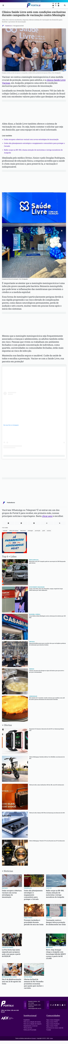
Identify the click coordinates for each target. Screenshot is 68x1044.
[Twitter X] (56, 5)
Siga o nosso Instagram (53, 1020)
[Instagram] (53, 3)
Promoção (37, 530)
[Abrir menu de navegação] (3, 5)
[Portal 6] (34, 5)
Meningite (30, 530)
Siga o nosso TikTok (52, 1022)
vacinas (49, 530)
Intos (51, 1038)
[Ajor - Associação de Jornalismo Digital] (7, 1018)
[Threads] (53, 7)
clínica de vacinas (13, 530)
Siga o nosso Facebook (52, 1024)
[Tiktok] (56, 3)
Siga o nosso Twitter (52, 1026)
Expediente (27, 1020)
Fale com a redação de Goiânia (32, 1022)
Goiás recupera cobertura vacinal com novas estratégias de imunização (31, 139)
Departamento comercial (30, 1026)
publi (43, 530)
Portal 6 (34, 1038)
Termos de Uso (28, 1028)
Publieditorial (8, 25)
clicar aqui (47, 516)
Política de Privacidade (30, 1030)
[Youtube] (53, 5)
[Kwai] (58, 5)
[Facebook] (58, 3)
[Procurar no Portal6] (65, 5)
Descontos (23, 530)
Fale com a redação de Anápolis (32, 1024)
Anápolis (5, 530)
